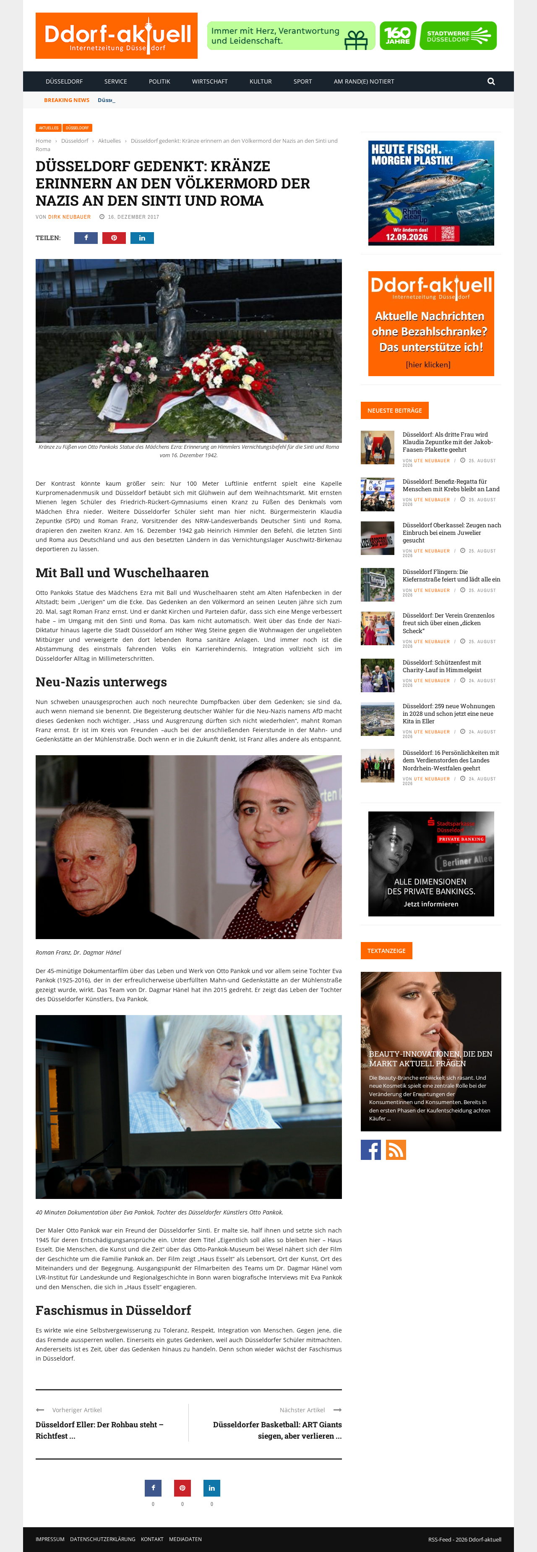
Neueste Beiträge (395, 410)
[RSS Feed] (396, 1149)
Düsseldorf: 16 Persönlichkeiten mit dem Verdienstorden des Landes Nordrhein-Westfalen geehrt (451, 760)
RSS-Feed (439, 1539)
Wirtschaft (210, 81)
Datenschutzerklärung (103, 1539)
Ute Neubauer (432, 460)
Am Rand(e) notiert (364, 81)
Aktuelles (48, 128)
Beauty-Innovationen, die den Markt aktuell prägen (431, 1058)
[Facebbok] (371, 1149)
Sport (303, 81)
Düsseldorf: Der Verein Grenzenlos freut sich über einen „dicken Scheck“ (449, 622)
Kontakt (152, 1539)
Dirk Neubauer (69, 216)
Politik (159, 81)
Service (115, 81)
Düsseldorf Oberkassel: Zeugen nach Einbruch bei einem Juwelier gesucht (452, 532)
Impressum (50, 1539)
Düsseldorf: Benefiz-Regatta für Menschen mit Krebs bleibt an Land (190, 100)
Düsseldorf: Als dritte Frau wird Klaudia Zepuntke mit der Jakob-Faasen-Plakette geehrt (448, 441)
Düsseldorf (64, 81)
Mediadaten (185, 1539)
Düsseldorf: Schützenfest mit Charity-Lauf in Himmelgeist (442, 666)
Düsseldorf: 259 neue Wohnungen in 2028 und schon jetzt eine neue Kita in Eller (449, 713)
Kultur (261, 81)
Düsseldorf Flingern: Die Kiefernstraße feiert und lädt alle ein (452, 575)
